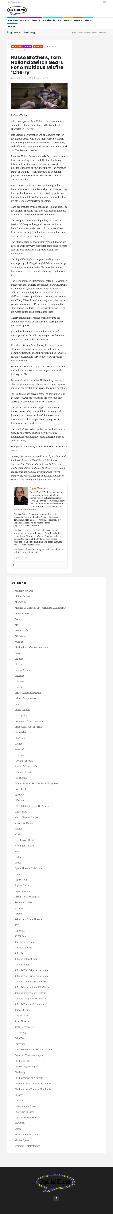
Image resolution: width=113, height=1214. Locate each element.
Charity (18, 664)
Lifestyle (19, 794)
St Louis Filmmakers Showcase (31, 981)
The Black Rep (22, 1061)
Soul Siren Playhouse (26, 942)
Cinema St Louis (23, 670)
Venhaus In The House (26, 1117)
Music (67, 20)
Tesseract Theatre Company (29, 1055)
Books (18, 653)
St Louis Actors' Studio (26, 959)
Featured (17, 46)
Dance (18, 704)
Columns (19, 675)
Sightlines (20, 930)
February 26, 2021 (40, 78)
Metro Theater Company (28, 817)
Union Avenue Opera (26, 1106)
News (77, 20)
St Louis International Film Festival (33, 987)
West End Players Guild (27, 1134)
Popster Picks (22, 885)
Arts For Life (21, 630)
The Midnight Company (27, 1066)
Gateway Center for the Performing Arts (36, 783)
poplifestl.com (20, 557)
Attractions (20, 636)
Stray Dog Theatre (24, 1027)
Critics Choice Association (28, 692)
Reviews (38, 46)
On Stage (19, 857)
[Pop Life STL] (18, 11)
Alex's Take (21, 602)
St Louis (19, 953)
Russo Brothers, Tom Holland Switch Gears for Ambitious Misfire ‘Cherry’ (37, 65)
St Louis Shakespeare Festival (30, 993)
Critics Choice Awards (26, 698)
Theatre (35, 20)
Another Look (22, 613)
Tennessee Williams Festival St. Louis (34, 1049)
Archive (19, 619)
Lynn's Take (21, 811)
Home (13, 20)
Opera (18, 862)
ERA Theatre (21, 738)
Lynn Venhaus (20, 78)
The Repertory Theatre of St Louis (33, 1083)
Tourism (19, 1100)
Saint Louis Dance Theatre (28, 919)
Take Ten (19, 1038)
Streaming (20, 1032)
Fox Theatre (21, 777)
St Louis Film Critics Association (31, 970)
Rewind (19, 913)
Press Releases (22, 891)
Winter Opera (22, 1140)
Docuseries (20, 732)
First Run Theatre (24, 760)
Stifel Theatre (22, 1021)
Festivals (19, 755)
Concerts (19, 681)
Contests (19, 687)
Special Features (23, 947)
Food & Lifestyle (52, 20)
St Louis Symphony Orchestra (30, 998)
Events (87, 20)
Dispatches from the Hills (28, 726)
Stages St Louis (22, 1010)
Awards (19, 642)
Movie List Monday (25, 823)
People (18, 874)
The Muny (20, 1072)
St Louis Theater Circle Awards (31, 1004)
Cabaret (19, 658)
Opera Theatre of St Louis (28, 868)
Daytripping (21, 715)
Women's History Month (27, 1146)
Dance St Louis (22, 709)
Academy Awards (24, 591)
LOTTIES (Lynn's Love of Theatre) (32, 806)
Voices (11, 26)
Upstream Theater (24, 1112)
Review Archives (23, 902)
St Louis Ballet (22, 964)
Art (16, 625)
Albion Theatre (22, 596)
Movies (24, 20)
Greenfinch (20, 789)
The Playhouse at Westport (29, 1078)
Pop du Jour (21, 879)
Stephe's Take (22, 1015)
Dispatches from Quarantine (30, 721)
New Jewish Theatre (25, 840)
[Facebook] (14, 565)
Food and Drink (23, 772)
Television (20, 1044)
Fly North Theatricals (26, 766)
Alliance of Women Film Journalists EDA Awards (40, 608)
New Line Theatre (24, 845)
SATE (17, 925)
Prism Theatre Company (27, 896)
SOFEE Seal (20, 936)
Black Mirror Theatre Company (31, 647)
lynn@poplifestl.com (15, 2)
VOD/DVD (20, 1123)
